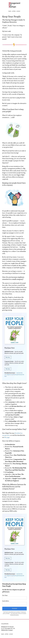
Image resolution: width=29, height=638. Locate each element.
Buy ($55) (8, 368)
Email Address (5, 601)
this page (7, 437)
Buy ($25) (8, 357)
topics (9, 11)
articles (14, 11)
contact (18, 11)
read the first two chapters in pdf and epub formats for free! (14, 374)
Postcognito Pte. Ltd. (10, 628)
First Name (5, 595)
